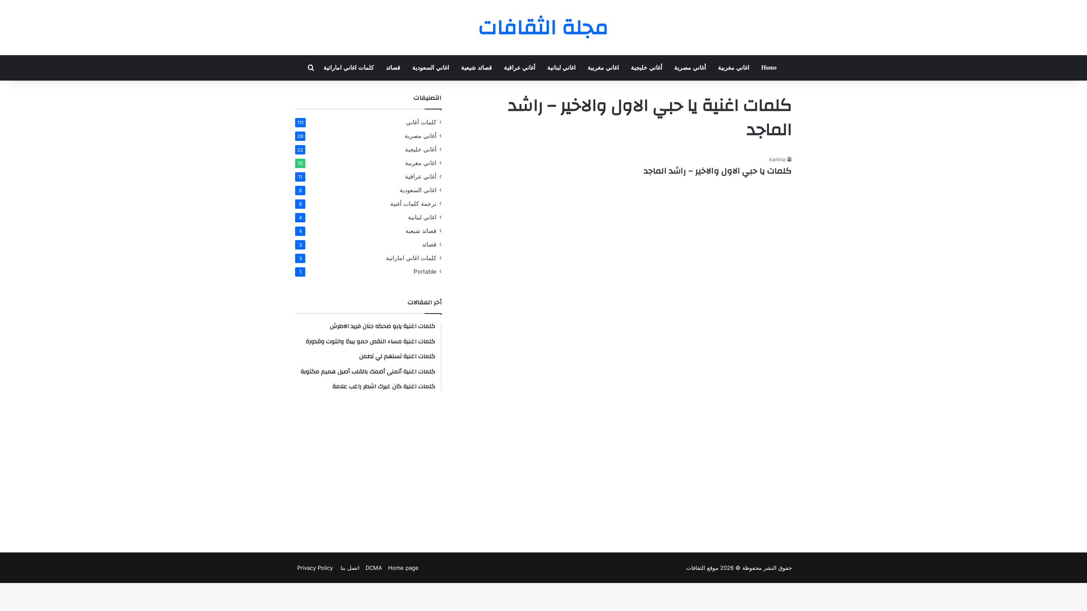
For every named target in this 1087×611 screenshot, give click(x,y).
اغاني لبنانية (561, 67)
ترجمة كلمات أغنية (413, 203)
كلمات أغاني (421, 122)
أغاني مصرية (690, 67)
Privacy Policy (315, 567)
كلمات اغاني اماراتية (349, 67)
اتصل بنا (349, 567)
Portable (425, 271)
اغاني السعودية (430, 67)
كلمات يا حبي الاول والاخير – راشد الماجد (718, 171)
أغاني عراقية (519, 67)
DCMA (374, 567)
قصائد (393, 67)
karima (777, 159)
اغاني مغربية (733, 67)
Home (769, 67)
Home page (403, 567)
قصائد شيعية (476, 67)
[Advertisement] (368, 471)
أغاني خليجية (646, 67)
